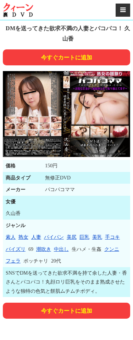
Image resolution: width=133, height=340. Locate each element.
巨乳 (84, 237)
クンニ (111, 249)
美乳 (97, 237)
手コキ (112, 237)
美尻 (72, 237)
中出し (61, 249)
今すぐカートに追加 (66, 57)
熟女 (23, 237)
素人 (11, 237)
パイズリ (16, 249)
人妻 (36, 237)
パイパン (54, 237)
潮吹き (43, 249)
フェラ (13, 261)
